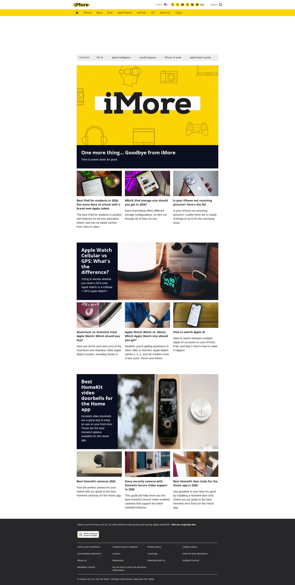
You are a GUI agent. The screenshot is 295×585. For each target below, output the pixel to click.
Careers (116, 553)
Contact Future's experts (125, 546)
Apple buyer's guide (200, 57)
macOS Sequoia (148, 57)
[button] (216, 4)
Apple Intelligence (121, 57)
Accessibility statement (89, 553)
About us (82, 560)
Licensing (152, 553)
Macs (99, 12)
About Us (165, 12)
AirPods (141, 12)
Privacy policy (154, 546)
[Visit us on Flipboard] (197, 4)
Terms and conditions (88, 546)
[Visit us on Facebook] (173, 4)
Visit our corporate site (183, 524)
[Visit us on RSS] (192, 4)
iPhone (87, 12)
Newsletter (118, 560)
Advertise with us (156, 560)
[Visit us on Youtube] (182, 4)
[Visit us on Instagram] (187, 4)
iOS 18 (99, 57)
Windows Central (86, 567)
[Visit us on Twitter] (177, 4)
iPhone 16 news (173, 57)
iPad (109, 12)
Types (178, 12)
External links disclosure (195, 553)
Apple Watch (124, 12)
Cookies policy (190, 546)
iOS (153, 12)
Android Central (191, 560)
